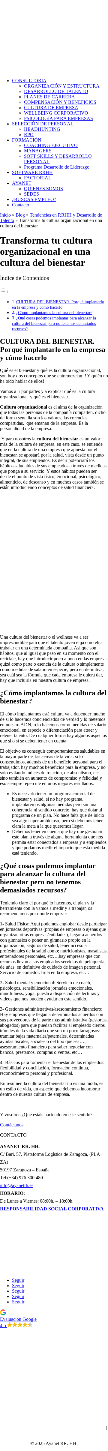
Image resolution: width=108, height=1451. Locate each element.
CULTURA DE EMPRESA (51, 107)
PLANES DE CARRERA (49, 96)
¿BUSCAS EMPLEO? (34, 199)
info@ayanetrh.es (16, 1185)
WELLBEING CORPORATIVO (56, 112)
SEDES (31, 193)
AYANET (22, 183)
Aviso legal (11, 1427)
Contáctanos (11, 1124)
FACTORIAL (37, 177)
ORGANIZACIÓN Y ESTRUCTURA (62, 85)
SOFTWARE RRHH (32, 172)
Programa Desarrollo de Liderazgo (56, 166)
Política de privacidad (46, 1427)
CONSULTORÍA (29, 80)
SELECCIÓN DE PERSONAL (43, 123)
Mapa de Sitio (54, 1433)
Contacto (20, 204)
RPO (29, 134)
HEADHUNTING (42, 129)
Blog (20, 214)
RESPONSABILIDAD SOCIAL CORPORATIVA (52, 1208)
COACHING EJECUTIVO (51, 145)
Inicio (5, 214)
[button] (54, 1318)
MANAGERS (38, 150)
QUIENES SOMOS (43, 188)
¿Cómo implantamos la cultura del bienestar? (54, 312)
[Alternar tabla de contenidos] (4, 291)
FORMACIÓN (26, 139)
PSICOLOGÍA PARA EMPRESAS (58, 118)
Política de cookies (87, 1427)
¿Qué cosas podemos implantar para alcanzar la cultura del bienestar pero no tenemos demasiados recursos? (54, 323)
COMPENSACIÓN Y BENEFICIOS (60, 102)
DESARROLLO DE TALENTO (56, 91)
